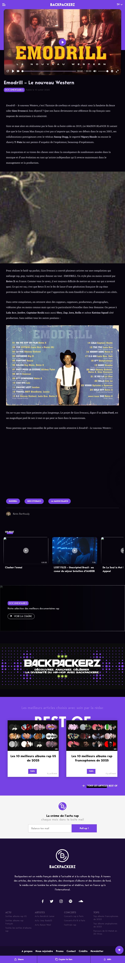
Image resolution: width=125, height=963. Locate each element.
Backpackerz (62, 4)
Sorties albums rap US (16, 916)
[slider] (48, 71)
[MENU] (3, 5)
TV (118, 4)
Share (21, 959)
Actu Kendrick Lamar (44, 916)
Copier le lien (65, 959)
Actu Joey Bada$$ (43, 920)
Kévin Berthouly (21, 513)
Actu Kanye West (43, 924)
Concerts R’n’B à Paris (74, 920)
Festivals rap (70, 924)
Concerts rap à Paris (73, 916)
